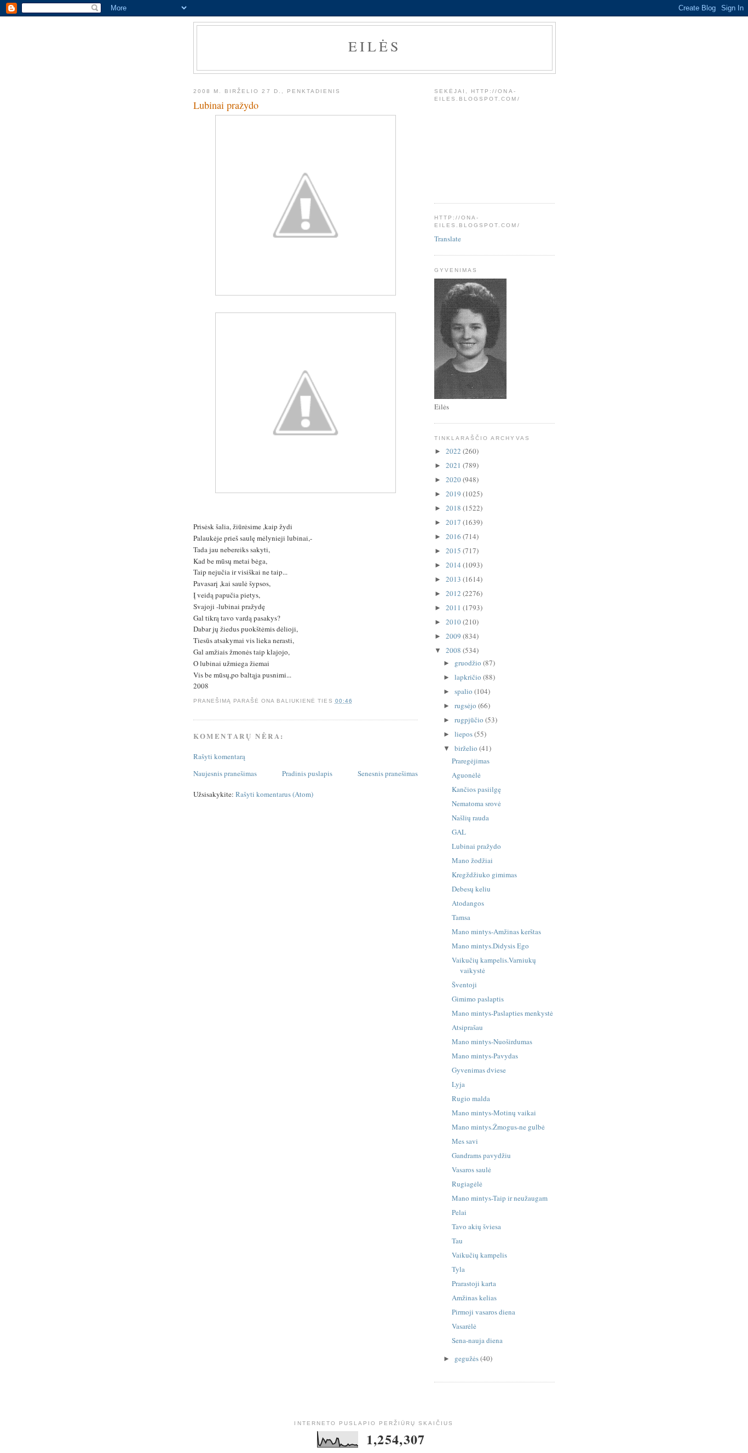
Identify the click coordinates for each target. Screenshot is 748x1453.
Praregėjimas (471, 761)
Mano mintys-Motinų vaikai (494, 1113)
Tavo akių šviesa (476, 1226)
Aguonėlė (466, 775)
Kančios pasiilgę (476, 789)
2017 (454, 522)
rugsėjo (466, 705)
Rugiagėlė (467, 1184)
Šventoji (464, 984)
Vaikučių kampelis (479, 1255)
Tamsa (461, 917)
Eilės (374, 46)
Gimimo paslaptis (478, 999)
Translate (447, 239)
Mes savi (465, 1141)
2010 (454, 622)
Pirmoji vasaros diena (483, 1312)
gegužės (467, 1358)
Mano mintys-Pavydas (485, 1056)
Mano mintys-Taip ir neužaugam (500, 1198)
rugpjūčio (469, 720)
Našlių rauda (470, 818)
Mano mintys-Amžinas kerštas (496, 931)
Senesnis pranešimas (388, 773)
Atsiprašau (467, 1027)
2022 (454, 451)
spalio (464, 691)
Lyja (458, 1084)
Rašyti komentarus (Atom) (274, 794)
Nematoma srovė (476, 803)
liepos (464, 734)
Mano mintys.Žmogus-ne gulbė (498, 1127)
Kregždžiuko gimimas (484, 874)
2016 (454, 536)
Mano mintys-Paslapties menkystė (502, 1013)
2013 (454, 579)
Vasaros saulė (471, 1169)
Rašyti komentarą (219, 756)
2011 (454, 607)
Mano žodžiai (472, 860)
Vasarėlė (464, 1326)
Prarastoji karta (474, 1283)
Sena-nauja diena (477, 1340)
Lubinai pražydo (476, 846)
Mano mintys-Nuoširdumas (492, 1041)
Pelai (459, 1212)
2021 (454, 465)
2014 (454, 565)
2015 (454, 550)
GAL (459, 832)
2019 (454, 494)
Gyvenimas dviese (479, 1070)
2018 (454, 508)
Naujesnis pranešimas (225, 773)
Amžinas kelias (474, 1298)
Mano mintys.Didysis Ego (490, 946)
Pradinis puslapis (307, 773)
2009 (454, 636)
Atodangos (468, 903)
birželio (466, 748)
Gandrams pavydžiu (481, 1155)
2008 (454, 650)
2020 (454, 479)
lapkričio (468, 677)
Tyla (458, 1269)
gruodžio (468, 663)
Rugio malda (471, 1098)
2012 (454, 593)
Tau (457, 1241)
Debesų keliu (471, 889)
